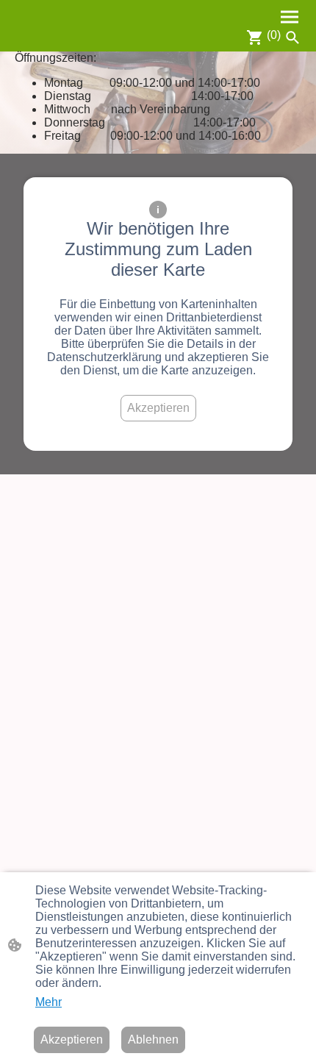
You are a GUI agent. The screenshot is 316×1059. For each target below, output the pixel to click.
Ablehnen (153, 1039)
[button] (292, 37)
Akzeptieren (158, 408)
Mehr (48, 1002)
